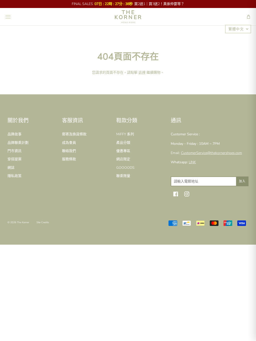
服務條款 (69, 159)
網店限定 (123, 159)
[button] (249, 17)
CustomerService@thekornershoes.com (211, 153)
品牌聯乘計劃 (18, 142)
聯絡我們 (69, 151)
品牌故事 (15, 134)
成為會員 (69, 142)
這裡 (142, 72)
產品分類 (123, 142)
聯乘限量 (123, 175)
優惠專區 (123, 151)
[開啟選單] (8, 16)
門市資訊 (15, 151)
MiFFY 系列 (125, 134)
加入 (242, 181)
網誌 (11, 167)
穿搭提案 (15, 159)
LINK (192, 162)
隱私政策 (15, 175)
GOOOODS (125, 167)
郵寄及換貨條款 (74, 134)
